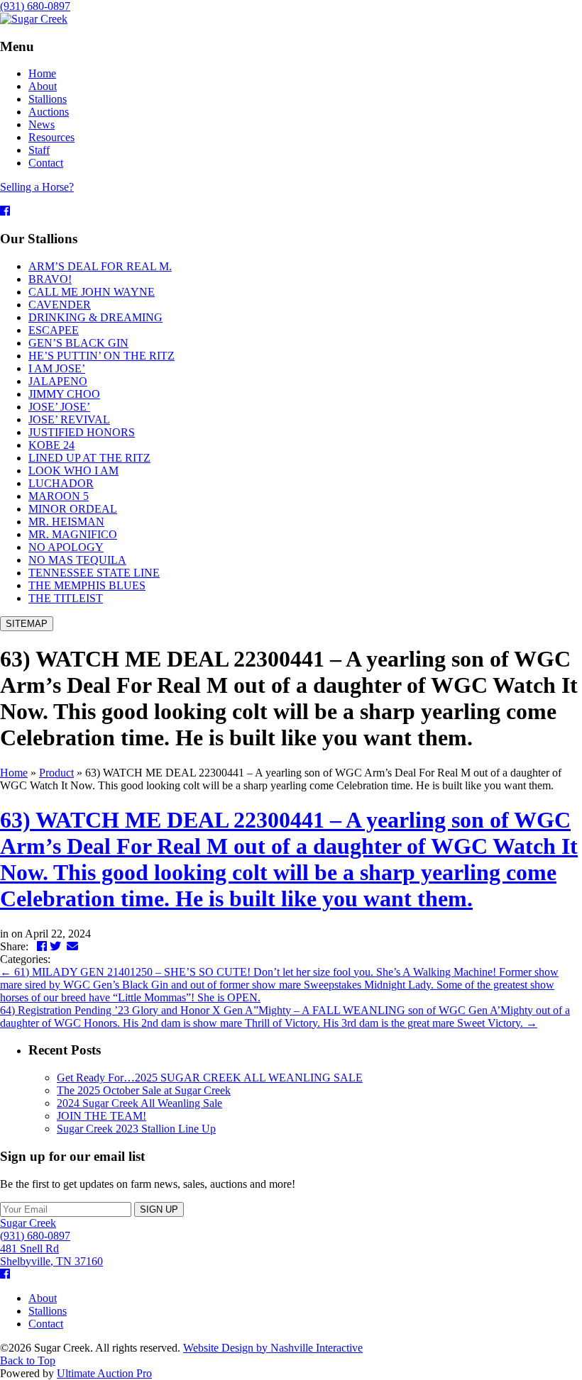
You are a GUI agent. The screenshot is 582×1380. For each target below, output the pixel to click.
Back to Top (27, 1360)
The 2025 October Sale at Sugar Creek (144, 1090)
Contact (45, 1324)
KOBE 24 (51, 445)
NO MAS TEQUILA (77, 560)
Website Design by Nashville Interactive (273, 1348)
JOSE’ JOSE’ (59, 407)
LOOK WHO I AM (73, 470)
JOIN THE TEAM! (101, 1116)
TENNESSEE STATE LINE (94, 573)
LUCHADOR (61, 483)
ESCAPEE (53, 330)
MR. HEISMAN (66, 522)
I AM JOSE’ (56, 368)
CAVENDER (59, 305)
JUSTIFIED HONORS (81, 432)
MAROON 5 (58, 496)
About (42, 1298)
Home (14, 773)
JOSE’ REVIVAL (69, 419)
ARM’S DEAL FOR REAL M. (100, 266)
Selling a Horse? (37, 187)
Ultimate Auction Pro (104, 1373)
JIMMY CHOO (64, 394)
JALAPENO (57, 381)
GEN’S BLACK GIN (78, 343)
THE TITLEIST (65, 598)
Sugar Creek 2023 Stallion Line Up (136, 1129)
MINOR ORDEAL (72, 509)
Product (56, 773)
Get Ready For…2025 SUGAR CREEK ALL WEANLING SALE (210, 1078)
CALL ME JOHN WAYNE (91, 292)
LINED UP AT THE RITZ (89, 458)
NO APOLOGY (66, 547)
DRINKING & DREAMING (95, 317)
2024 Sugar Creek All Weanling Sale (139, 1103)
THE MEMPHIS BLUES (87, 585)
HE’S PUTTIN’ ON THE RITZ (101, 356)
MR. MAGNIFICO (72, 534)
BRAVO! (50, 279)
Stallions (47, 1311)
